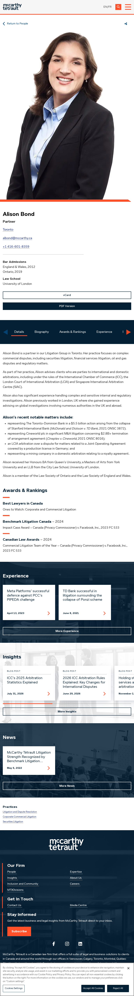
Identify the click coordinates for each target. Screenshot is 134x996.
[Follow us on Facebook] (54, 944)
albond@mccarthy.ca (17, 238)
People (11, 872)
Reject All (118, 988)
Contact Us (14, 905)
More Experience (67, 631)
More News (67, 786)
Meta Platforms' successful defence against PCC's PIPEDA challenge (28, 595)
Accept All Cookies (93, 988)
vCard (67, 295)
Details (19, 332)
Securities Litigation (13, 822)
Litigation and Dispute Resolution (20, 812)
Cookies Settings (14, 988)
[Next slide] (128, 332)
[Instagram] (67, 944)
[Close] (128, 968)
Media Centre (78, 905)
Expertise (76, 872)
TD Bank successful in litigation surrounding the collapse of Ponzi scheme (82, 595)
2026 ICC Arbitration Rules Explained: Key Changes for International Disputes (84, 682)
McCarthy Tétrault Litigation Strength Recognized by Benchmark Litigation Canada (29, 757)
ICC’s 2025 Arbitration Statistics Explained (24, 680)
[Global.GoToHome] (12, 7)
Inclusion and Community (22, 884)
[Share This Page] (125, 23)
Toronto (8, 229)
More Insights (67, 711)
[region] (67, 979)
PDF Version (67, 306)
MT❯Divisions (15, 890)
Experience (104, 332)
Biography (42, 332)
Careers (75, 884)
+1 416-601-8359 (16, 246)
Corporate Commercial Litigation (19, 817)
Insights (12, 878)
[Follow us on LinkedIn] (80, 944)
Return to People (17, 23)
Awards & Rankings (72, 332)
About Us (76, 878)
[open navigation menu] (128, 7)
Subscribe (19, 931)
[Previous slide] (5, 332)
